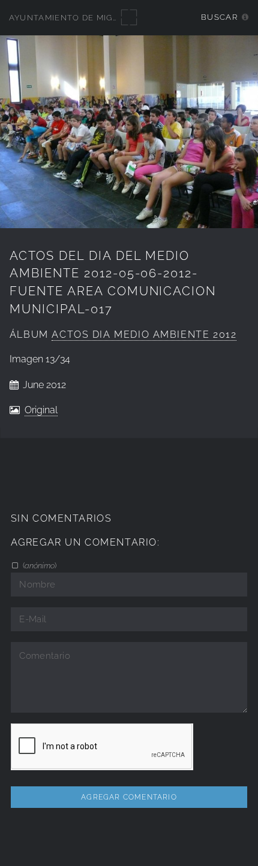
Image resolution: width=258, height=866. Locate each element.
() (38, 565)
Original (41, 410)
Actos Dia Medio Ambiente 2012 (144, 334)
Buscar (219, 17)
